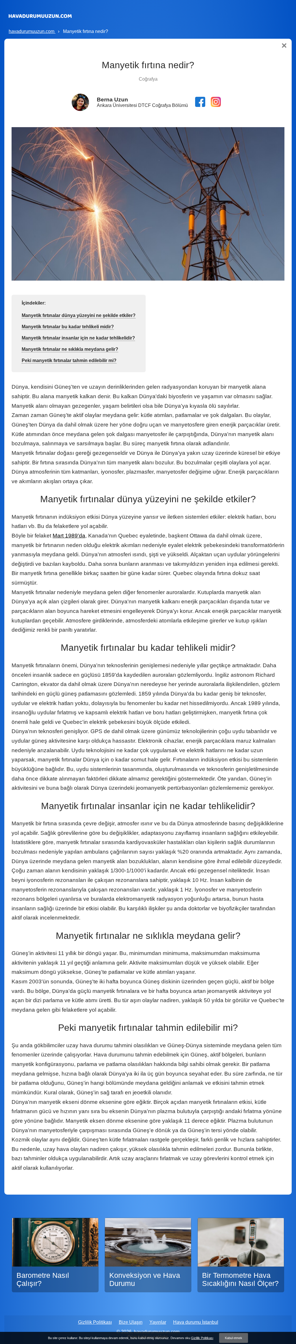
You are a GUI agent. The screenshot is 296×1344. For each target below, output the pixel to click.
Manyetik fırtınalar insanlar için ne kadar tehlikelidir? (78, 337)
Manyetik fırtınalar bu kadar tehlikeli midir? (68, 326)
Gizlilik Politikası (95, 1322)
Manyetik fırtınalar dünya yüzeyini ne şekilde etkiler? (79, 315)
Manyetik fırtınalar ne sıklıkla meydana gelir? (70, 349)
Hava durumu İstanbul (195, 1322)
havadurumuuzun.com (32, 31)
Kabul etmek (233, 1338)
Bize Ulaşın (131, 1322)
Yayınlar (157, 1322)
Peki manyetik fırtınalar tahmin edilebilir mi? (69, 360)
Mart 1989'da (69, 536)
